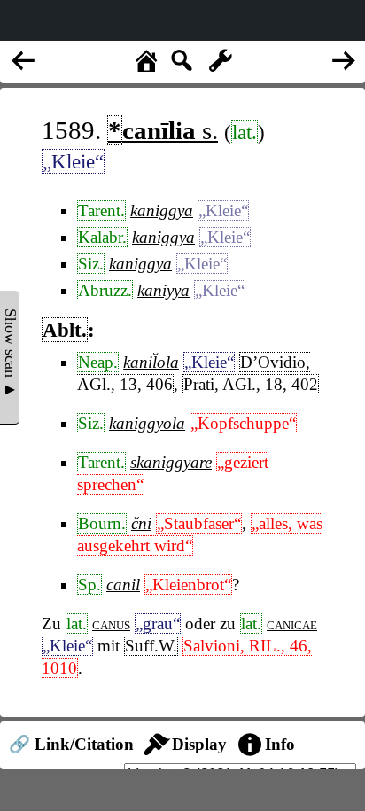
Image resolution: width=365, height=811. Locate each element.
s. (163, 130)
